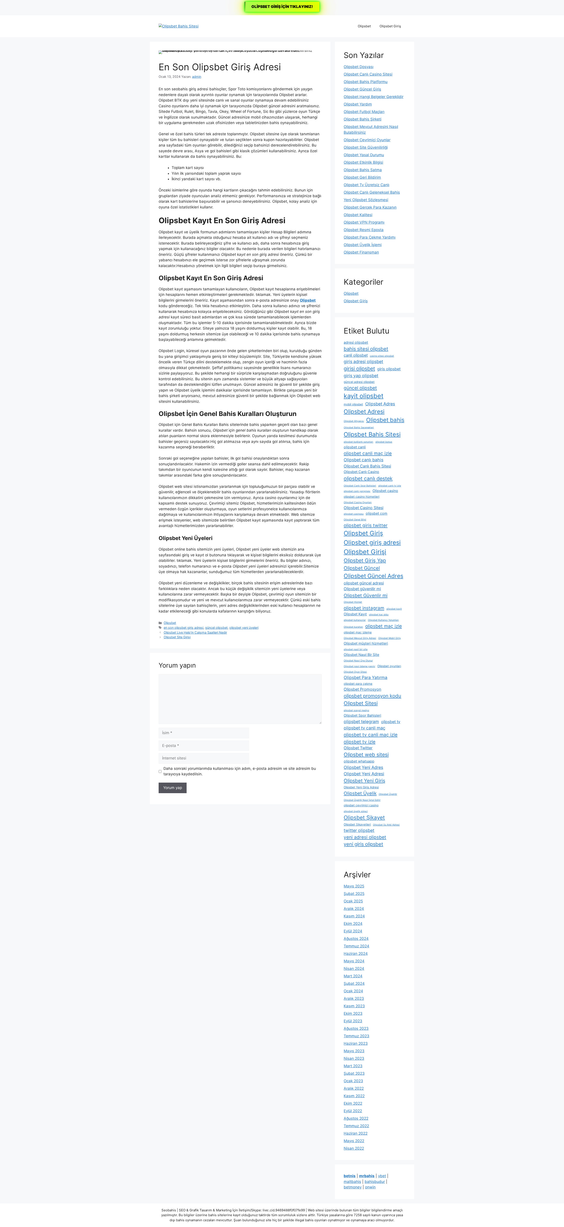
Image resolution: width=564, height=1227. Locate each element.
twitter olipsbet (359, 830)
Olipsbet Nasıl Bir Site (361, 655)
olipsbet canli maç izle (368, 453)
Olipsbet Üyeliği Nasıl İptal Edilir (362, 800)
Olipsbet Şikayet (364, 817)
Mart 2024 (353, 976)
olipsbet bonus (383, 441)
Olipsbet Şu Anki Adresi (386, 824)
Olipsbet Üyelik (360, 793)
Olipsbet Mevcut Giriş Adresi (360, 638)
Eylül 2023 (353, 1021)
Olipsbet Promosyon (362, 689)
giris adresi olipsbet (363, 361)
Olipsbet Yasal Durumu (364, 155)
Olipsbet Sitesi (361, 703)
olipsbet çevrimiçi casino (361, 805)
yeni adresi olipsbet (365, 837)
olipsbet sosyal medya (356, 710)
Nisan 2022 (354, 1148)
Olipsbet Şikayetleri (357, 824)
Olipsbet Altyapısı (354, 421)
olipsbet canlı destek (368, 478)
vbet (382, 1176)
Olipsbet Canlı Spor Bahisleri (360, 485)
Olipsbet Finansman (361, 252)
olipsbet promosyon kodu (372, 696)
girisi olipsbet (359, 369)
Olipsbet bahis (385, 419)
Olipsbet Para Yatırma (365, 677)
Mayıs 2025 (354, 886)
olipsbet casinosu (354, 513)
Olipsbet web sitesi (366, 755)
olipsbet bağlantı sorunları (358, 441)
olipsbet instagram (364, 608)
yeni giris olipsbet (363, 844)
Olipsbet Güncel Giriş (362, 89)
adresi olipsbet (356, 342)
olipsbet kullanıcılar (355, 620)
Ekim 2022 (353, 1103)
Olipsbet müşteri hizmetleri (366, 643)
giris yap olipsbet (361, 375)
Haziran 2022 (355, 1133)
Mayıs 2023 (354, 1051)
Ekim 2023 (353, 1013)
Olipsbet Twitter (358, 748)
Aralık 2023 (354, 998)
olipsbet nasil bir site (355, 649)
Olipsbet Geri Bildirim (362, 177)
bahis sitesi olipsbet (366, 349)
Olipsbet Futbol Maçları (364, 112)
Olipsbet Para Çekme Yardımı (369, 237)
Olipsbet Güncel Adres (373, 575)
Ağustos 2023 (356, 1028)
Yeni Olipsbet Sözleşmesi (366, 200)
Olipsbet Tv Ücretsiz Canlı (366, 185)
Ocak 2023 (353, 1081)
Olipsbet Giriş (390, 26)
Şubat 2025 (354, 893)
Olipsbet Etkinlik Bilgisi (363, 162)
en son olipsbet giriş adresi (183, 627)
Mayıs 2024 (354, 961)
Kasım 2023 (354, 1006)
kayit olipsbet (363, 396)
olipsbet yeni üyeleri (243, 627)
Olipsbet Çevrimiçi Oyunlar (367, 140)
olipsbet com (376, 513)
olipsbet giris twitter (366, 525)
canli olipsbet (356, 355)
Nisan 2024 (354, 968)
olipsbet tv (390, 721)
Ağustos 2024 (356, 938)
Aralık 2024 (354, 908)
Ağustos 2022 (356, 1118)
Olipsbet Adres (380, 404)
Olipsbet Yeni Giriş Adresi (361, 787)
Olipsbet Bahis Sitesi (372, 434)
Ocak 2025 (353, 901)
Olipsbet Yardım (358, 104)
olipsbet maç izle (383, 626)
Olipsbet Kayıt (355, 614)
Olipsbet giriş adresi (372, 542)
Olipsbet (364, 26)
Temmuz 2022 (356, 1126)
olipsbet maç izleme (358, 632)
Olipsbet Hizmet (353, 602)
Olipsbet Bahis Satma (363, 170)
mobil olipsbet (353, 404)
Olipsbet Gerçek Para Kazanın (370, 207)
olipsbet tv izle (359, 741)
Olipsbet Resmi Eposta (364, 230)
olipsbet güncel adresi (364, 583)
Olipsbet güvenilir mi (362, 589)
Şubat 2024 (354, 983)
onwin (370, 1187)
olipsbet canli (355, 447)
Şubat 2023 (354, 1073)
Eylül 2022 (353, 1111)
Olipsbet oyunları (389, 666)
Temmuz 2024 (356, 946)
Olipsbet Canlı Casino (361, 472)
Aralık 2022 (354, 1088)
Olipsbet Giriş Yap (365, 560)
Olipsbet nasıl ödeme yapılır (359, 666)
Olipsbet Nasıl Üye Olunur (358, 660)
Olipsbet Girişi (365, 552)
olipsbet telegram (361, 721)
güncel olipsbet (216, 627)
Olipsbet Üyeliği (388, 794)
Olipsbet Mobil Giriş (389, 638)
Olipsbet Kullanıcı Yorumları (383, 620)
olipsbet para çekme (358, 683)
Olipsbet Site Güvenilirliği (366, 147)
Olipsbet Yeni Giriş (364, 780)
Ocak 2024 (353, 991)
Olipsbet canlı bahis (363, 459)
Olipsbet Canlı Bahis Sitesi (367, 466)
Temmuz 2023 (356, 1036)
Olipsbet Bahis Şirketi (362, 119)
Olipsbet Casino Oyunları (358, 502)
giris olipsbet (389, 369)
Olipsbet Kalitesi (358, 215)
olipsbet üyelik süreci (356, 811)
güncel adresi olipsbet (359, 382)
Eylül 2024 (353, 931)
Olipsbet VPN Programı (364, 222)
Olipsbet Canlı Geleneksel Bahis (372, 192)
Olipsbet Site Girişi (177, 637)
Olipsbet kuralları (353, 627)
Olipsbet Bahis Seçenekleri (359, 427)
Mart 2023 (353, 1066)
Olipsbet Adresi (364, 411)
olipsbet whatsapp (359, 761)
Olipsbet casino (385, 491)
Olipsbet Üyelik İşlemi (363, 245)
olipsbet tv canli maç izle (370, 734)
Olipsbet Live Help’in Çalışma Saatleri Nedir (195, 632)
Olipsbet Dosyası (358, 67)
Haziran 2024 (356, 953)
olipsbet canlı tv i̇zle (389, 485)
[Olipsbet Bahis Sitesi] (179, 26)
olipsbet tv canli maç (364, 728)
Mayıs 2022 (354, 1141)
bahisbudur (375, 1181)
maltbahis (352, 1181)
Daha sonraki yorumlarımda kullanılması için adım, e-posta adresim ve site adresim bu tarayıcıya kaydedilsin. (239, 771)
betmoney (353, 1187)
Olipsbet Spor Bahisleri (362, 715)
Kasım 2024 (354, 916)
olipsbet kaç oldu (378, 614)
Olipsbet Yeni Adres (363, 767)
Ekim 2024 (353, 923)
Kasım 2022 (354, 1096)
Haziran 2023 (356, 1043)
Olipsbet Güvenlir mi (366, 595)
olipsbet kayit (394, 608)
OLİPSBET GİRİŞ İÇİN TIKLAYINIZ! (282, 6)
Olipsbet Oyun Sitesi (355, 671)
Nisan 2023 (354, 1058)
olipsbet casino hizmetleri (361, 496)
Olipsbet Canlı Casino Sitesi (368, 74)
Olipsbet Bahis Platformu (366, 82)
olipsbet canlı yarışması (357, 491)
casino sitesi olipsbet (382, 356)
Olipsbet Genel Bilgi (355, 519)
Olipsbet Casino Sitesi (363, 507)
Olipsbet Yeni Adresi (364, 773)
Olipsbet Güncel (362, 568)
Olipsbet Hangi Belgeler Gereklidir (373, 97)
